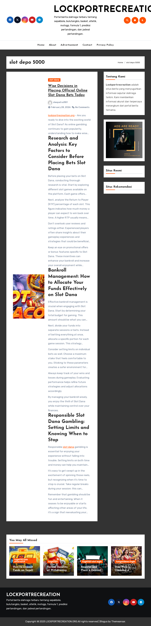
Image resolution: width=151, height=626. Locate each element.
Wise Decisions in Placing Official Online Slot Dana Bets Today (67, 90)
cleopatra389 (60, 102)
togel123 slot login (92, 561)
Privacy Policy (105, 45)
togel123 (53, 561)
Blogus (103, 621)
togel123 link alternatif (21, 560)
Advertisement (69, 45)
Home (41, 45)
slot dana (54, 80)
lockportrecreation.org (61, 115)
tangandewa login (125, 561)
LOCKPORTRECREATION (33, 595)
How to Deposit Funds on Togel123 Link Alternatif (24, 570)
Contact (87, 45)
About (52, 45)
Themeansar (118, 621)
